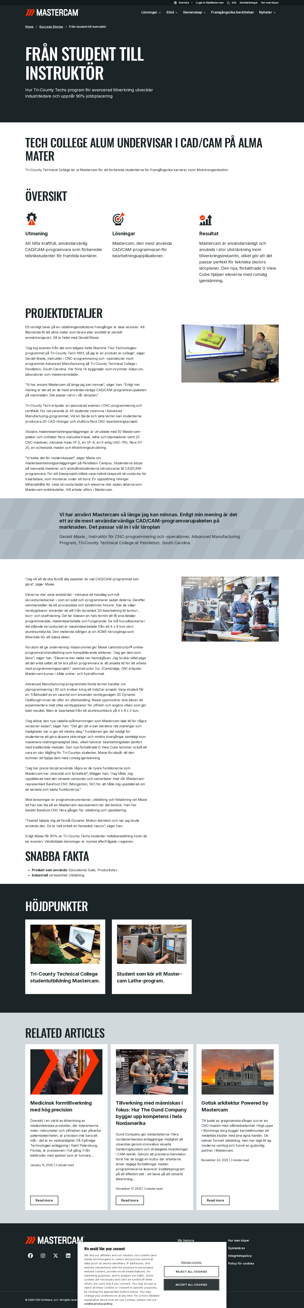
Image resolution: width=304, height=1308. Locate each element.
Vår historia (185, 1240)
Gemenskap (192, 12)
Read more (47, 1200)
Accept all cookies (191, 1284)
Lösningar (149, 12)
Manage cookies (191, 1262)
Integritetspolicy (240, 1255)
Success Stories (51, 26)
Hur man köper (270, 2)
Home (29, 26)
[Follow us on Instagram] (43, 1255)
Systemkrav (236, 1248)
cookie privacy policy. (98, 1303)
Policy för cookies (241, 1263)
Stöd (170, 12)
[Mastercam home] (52, 12)
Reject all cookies (191, 1271)
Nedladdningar (248, 2)
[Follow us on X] (55, 1255)
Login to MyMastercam (210, 2)
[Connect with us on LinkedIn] (68, 1255)
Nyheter (265, 12)
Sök (234, 2)
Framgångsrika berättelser (232, 12)
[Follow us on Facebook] (30, 1255)
